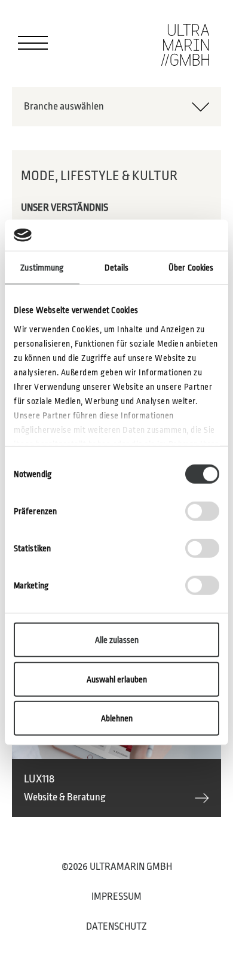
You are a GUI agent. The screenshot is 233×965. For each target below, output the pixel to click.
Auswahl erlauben (117, 679)
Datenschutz (116, 926)
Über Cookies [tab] (190, 267)
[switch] (202, 511)
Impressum (116, 896)
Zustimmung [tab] (41, 267)
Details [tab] (117, 267)
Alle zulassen (117, 640)
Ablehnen (117, 718)
